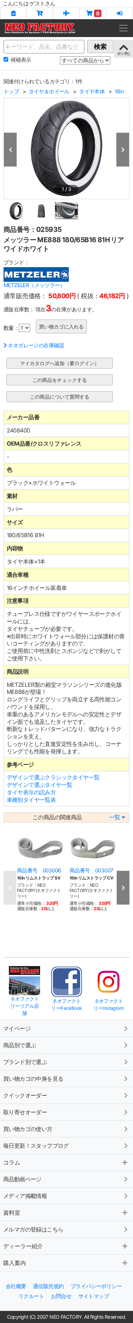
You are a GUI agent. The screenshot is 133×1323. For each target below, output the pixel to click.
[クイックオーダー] (40, 13)
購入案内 (14, 1262)
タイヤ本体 (92, 91)
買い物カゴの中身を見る (33, 1078)
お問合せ (61, 1296)
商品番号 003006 (39, 870)
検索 (100, 46)
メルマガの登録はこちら (33, 1229)
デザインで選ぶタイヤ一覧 (39, 784)
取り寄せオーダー (25, 1112)
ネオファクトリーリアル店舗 (24, 1006)
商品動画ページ (22, 1179)
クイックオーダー (25, 1095)
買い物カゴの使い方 (27, 1128)
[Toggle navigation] (123, 28)
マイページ (17, 1028)
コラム (11, 1162)
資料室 (11, 1212)
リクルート (31, 1296)
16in (119, 91)
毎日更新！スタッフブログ (36, 1145)
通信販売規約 (48, 1286)
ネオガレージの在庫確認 (36, 345)
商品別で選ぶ (19, 1045)
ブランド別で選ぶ (25, 1061)
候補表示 (21, 59)
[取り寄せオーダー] (66, 13)
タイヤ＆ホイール (49, 91)
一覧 (114, 817)
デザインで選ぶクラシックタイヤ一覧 (53, 777)
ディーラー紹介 (23, 1246)
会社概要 (16, 1286)
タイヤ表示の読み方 (31, 792)
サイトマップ (93, 1296)
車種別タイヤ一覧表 (31, 799)
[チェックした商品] (13, 13)
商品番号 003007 (91, 870)
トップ (11, 91)
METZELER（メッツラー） (34, 285)
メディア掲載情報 (25, 1195)
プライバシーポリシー (96, 1286)
